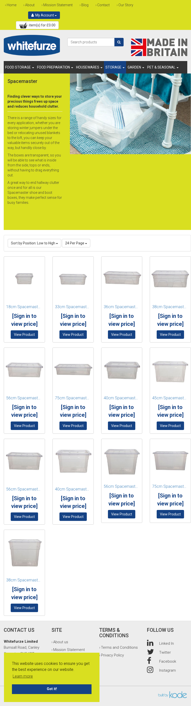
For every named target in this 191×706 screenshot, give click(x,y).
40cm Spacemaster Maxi (73, 489)
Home (11, 5)
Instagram (167, 670)
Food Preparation (54, 67)
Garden (135, 67)
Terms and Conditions (119, 647)
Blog (85, 5)
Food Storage (18, 67)
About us (60, 642)
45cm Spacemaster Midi (170, 398)
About (30, 5)
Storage (113, 67)
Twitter (165, 652)
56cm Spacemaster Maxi (122, 486)
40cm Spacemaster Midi (122, 398)
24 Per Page (75, 243)
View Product (24, 335)
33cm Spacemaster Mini (73, 306)
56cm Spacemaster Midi (24, 489)
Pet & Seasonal (161, 67)
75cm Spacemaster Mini (73, 398)
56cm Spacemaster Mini (24, 398)
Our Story (125, 5)
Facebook (167, 661)
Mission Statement (58, 5)
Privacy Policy (112, 655)
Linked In (166, 643)
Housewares (88, 67)
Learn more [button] (23, 676)
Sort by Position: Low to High (33, 243)
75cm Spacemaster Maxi (170, 486)
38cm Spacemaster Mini (170, 306)
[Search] (119, 42)
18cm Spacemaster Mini (24, 306)
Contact (103, 5)
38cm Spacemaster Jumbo (24, 580)
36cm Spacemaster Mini (122, 306)
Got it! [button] (52, 689)
